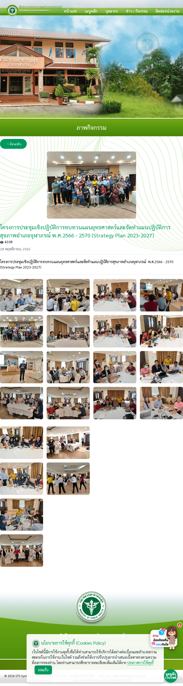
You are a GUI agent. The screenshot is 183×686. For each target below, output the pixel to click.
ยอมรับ (43, 669)
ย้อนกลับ (15, 144)
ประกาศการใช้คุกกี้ (140, 662)
